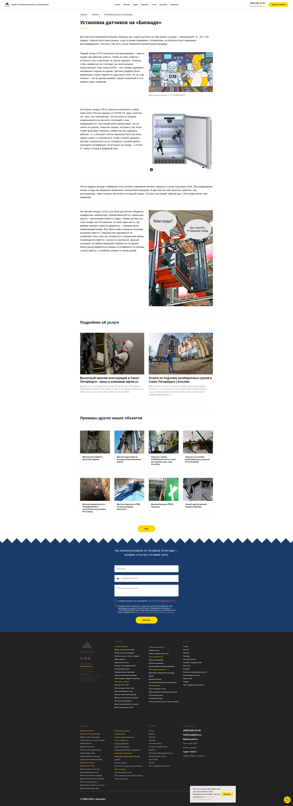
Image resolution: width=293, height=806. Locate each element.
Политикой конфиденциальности (162, 601)
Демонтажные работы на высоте (126, 704)
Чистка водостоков (156, 695)
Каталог (127, 4)
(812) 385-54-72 (86, 664)
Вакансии (174, 4)
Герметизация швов (121, 669)
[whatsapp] (81, 658)
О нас (154, 4)
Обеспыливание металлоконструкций (163, 692)
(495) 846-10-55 (257, 3)
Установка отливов (156, 698)
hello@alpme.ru (257, 6)
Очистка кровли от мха (157, 689)
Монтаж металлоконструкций (125, 694)
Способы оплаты (189, 659)
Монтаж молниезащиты (123, 701)
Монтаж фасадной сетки (123, 691)
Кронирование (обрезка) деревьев (162, 666)
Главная (83, 15)
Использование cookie (191, 675)
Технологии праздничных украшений (162, 682)
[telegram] (89, 658)
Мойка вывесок (120, 659)
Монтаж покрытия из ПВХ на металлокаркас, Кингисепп (128, 506)
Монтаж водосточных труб (124, 688)
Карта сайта (187, 678)
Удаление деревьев (156, 663)
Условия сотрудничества (192, 662)
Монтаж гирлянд (155, 679)
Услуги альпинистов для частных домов (164, 701)
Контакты (163, 4)
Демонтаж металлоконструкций (126, 698)
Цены (135, 4)
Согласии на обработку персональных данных (155, 612)
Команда (186, 656)
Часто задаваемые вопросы (193, 685)
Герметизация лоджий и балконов (127, 678)
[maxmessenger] (85, 658)
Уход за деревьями (156, 660)
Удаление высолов (121, 662)
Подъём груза (154, 650)
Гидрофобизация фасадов (124, 672)
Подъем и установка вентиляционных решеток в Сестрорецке (197, 459)
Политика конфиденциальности (195, 672)
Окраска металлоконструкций (125, 675)
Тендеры (186, 669)
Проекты (144, 4)
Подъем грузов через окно (159, 653)
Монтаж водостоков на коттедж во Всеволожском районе (129, 459)
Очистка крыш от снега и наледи (126, 656)
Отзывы (186, 682)
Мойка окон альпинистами (124, 650)
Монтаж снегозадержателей (125, 666)
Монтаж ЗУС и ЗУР (121, 685)
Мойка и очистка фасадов (124, 653)
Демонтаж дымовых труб (123, 707)
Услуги (117, 4)
